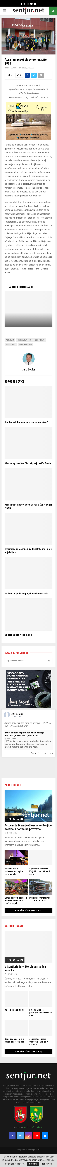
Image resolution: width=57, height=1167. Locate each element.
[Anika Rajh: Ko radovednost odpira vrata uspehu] (16, 858)
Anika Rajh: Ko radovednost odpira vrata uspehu (14, 871)
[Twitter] (20, 1135)
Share (50, 753)
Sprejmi (33, 1164)
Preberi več (46, 1164)
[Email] (45, 1135)
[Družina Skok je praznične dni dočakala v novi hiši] (41, 999)
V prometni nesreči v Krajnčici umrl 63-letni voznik (39, 871)
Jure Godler (16, 68)
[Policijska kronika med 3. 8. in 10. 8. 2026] (41, 887)
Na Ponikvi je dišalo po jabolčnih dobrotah (26, 593)
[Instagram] (28, 1135)
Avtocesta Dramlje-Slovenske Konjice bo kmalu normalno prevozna (28, 827)
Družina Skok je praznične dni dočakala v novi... (40, 1013)
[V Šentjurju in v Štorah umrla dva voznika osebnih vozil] (28, 947)
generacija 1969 (24, 340)
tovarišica (11, 344)
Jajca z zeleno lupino (14, 1010)
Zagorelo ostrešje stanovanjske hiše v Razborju (38, 1042)
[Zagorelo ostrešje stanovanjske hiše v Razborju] (41, 1028)
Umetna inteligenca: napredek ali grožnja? (26, 422)
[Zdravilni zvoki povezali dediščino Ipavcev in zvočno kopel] (16, 887)
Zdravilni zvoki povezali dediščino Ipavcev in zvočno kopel (16, 901)
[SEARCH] (49, 661)
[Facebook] (12, 1135)
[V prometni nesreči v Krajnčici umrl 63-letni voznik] (41, 858)
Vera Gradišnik (25, 344)
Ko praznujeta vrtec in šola (18, 634)
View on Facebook (38, 753)
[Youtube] (36, 1135)
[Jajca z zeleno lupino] (16, 999)
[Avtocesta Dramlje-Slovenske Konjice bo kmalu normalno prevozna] (28, 806)
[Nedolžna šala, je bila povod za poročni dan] (16, 1028)
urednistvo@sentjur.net (33, 1127)
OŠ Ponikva (39, 340)
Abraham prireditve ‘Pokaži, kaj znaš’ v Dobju (28, 463)
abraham (10, 340)
